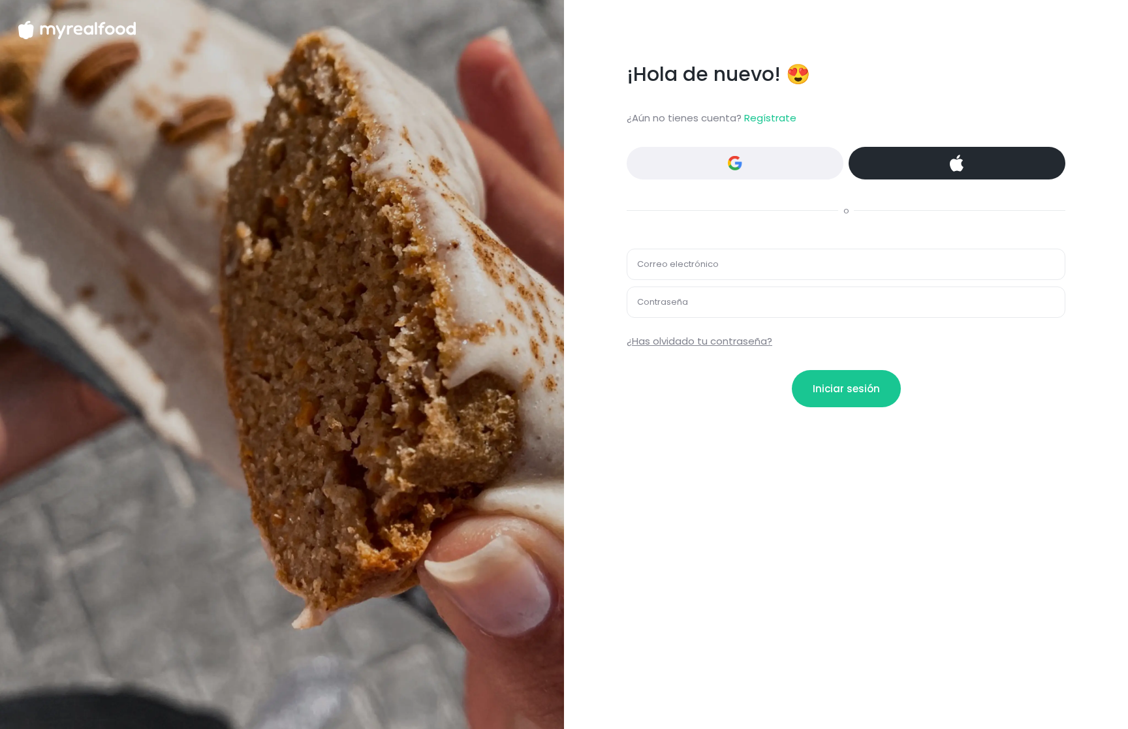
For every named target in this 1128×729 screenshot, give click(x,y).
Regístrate (770, 118)
